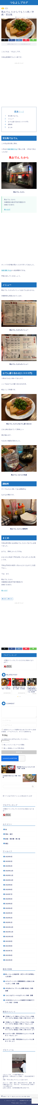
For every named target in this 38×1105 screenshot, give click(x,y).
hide (21, 112)
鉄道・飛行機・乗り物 (12, 839)
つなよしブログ (19, 2)
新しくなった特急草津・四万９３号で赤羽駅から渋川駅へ (19, 975)
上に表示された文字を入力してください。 (15, 739)
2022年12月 (9, 871)
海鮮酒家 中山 (12, 149)
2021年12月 (9, 927)
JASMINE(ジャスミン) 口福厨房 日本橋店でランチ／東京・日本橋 (19, 1001)
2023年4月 (8, 856)
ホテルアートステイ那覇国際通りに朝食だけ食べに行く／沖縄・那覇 (19, 982)
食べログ (7, 209)
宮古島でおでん (13, 116)
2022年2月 (8, 918)
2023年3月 (8, 861)
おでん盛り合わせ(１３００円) (18, 122)
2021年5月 (8, 960)
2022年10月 (9, 880)
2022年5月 (8, 903)
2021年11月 (9, 932)
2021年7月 (8, 950)
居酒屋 (4, 598)
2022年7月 (8, 894)
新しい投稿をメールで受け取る (14, 748)
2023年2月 (8, 866)
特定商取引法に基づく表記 (26, 1100)
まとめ (10, 127)
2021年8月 (8, 946)
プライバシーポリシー (11, 1100)
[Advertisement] (19, 84)
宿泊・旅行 (9, 834)
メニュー (11, 119)
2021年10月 (9, 936)
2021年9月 (8, 941)
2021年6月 (8, 955)
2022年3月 (8, 913)
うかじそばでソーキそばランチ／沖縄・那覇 (19, 995)
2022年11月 (9, 875)
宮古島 (10, 598)
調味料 (10, 124)
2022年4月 (8, 908)
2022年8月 (8, 889)
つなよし (27, 1024)
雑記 (6, 843)
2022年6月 (8, 899)
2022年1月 (8, 922)
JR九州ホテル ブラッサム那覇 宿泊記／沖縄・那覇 (19, 990)
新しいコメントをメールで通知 (14, 744)
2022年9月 (8, 885)
